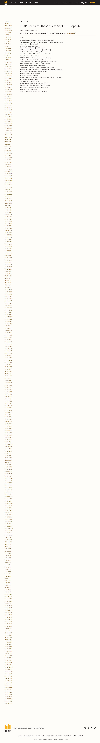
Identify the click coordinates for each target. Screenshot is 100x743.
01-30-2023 (8, 387)
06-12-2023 (8, 428)
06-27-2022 (8, 339)
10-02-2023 (8, 453)
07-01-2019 (8, 105)
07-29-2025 (8, 608)
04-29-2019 (8, 94)
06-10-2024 (8, 503)
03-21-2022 (8, 312)
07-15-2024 (8, 510)
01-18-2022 (8, 292)
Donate (92, 3)
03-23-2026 (8, 662)
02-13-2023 (8, 392)
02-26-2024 (8, 478)
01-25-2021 (8, 212)
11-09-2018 (8, 26)
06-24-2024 (8, 508)
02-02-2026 (8, 646)
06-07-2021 (8, 251)
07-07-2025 (8, 601)
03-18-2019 (8, 80)
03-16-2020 (8, 162)
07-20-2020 (8, 185)
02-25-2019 (8, 73)
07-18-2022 (8, 342)
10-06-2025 (8, 628)
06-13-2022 (8, 335)
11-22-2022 (8, 374)
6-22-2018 (8, 57)
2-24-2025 (8, 567)
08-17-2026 (8, 703)
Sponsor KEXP (39, 736)
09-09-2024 (9, 528)
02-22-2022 (8, 303)
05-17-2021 (8, 246)
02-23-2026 (8, 653)
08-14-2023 (8, 437)
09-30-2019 (8, 128)
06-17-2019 (8, 103)
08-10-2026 (8, 701)
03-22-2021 (8, 230)
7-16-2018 (8, 53)
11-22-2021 (8, 280)
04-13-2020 (8, 169)
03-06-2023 (8, 399)
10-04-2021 (8, 271)
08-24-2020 (8, 189)
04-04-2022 (8, 317)
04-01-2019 (8, 85)
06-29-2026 (8, 687)
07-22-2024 (8, 512)
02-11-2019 (8, 69)
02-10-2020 (8, 153)
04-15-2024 (8, 492)
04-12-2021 (8, 237)
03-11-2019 (8, 78)
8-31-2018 (8, 37)
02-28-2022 (8, 305)
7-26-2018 (8, 48)
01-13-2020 (8, 146)
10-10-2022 (8, 367)
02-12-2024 (8, 474)
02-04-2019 (8, 62)
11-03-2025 (8, 637)
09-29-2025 (8, 626)
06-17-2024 (8, 505)
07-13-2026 (8, 692)
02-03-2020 (8, 151)
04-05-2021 (8, 235)
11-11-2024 (8, 544)
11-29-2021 (8, 283)
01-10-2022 (8, 289)
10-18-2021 (8, 274)
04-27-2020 (8, 173)
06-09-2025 (8, 596)
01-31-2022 (8, 296)
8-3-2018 (7, 46)
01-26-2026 (8, 644)
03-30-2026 (8, 665)
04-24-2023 (8, 412)
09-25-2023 (8, 451)
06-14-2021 (8, 253)
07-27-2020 (8, 187)
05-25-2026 (8, 676)
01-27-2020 (8, 148)
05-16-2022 (8, 330)
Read (36, 3)
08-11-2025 (8, 612)
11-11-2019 (8, 139)
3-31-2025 (8, 578)
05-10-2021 (8, 244)
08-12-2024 (8, 519)
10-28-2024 (8, 540)
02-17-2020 (8, 155)
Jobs (74, 736)
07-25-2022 (8, 344)
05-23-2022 (8, 333)
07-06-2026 (8, 690)
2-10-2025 (8, 562)
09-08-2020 (9, 194)
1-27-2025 (8, 558)
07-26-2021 (8, 260)
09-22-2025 (8, 624)
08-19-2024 (8, 521)
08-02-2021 (8, 262)
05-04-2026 (8, 671)
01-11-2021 (8, 208)
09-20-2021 (8, 269)
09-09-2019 (8, 121)
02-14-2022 (8, 301)
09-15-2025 (8, 621)
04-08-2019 (8, 87)
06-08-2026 (8, 681)
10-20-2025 (8, 633)
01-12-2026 (8, 642)
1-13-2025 (8, 553)
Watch (28, 3)
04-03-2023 (8, 405)
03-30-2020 (8, 167)
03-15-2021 (8, 228)
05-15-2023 (8, 419)
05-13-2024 (8, 499)
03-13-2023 (8, 401)
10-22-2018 (8, 30)
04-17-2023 (8, 410)
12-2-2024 (8, 549)
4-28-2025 (8, 583)
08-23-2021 (8, 267)
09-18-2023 (8, 449)
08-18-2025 (8, 615)
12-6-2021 (8, 285)
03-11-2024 (8, 483)
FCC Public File (59, 739)
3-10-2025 (8, 571)
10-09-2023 (8, 455)
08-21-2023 (8, 440)
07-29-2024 (8, 515)
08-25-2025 (8, 617)
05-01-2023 (8, 414)
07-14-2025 (8, 603)
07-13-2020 (8, 183)
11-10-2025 (8, 640)
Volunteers (58, 736)
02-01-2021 (8, 214)
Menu (13, 3)
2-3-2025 (7, 560)
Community (49, 736)
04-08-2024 (9, 490)
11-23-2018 (8, 23)
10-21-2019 (8, 133)
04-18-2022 (8, 321)
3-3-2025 (7, 569)
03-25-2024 (8, 485)
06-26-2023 (8, 430)
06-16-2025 (8, 599)
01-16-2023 (8, 383)
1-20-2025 (8, 555)
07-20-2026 (8, 694)
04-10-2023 (8, 408)
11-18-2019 (8, 142)
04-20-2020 (8, 171)
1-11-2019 (7, 60)
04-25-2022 (8, 324)
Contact (80, 736)
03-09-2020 (8, 160)
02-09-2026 (8, 649)
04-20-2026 (8, 669)
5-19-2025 (8, 590)
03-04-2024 (9, 480)
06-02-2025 (8, 594)
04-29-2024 (8, 496)
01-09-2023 (8, 380)
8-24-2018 (8, 39)
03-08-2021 (8, 226)
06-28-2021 (8, 255)
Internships (67, 736)
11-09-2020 (8, 203)
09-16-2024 (8, 531)
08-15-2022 (8, 351)
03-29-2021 (8, 233)
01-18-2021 (8, 210)
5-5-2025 (7, 585)
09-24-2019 (8, 126)
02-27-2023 (8, 396)
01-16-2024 (8, 467)
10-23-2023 (8, 458)
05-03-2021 (8, 242)
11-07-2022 (8, 371)
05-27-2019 (8, 98)
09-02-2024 (8, 526)
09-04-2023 (8, 444)
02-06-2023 (8, 390)
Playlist (83, 3)
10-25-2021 (8, 276)
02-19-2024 (8, 476)
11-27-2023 (8, 462)
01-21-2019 (8, 64)
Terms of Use (37, 739)
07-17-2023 (8, 433)
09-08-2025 (8, 619)
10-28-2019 (8, 135)
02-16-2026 (8, 651)
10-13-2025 (8, 631)
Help (66, 739)
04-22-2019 (8, 92)
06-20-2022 (8, 337)
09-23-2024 (8, 533)
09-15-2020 (8, 196)
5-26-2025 (8, 592)
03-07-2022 (8, 308)
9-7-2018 (7, 35)
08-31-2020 (8, 192)
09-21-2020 (8, 198)
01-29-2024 (8, 471)
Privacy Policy (48, 739)
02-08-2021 (8, 217)
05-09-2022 (8, 328)
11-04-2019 (8, 137)
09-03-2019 (8, 119)
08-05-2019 (8, 114)
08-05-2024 (8, 517)
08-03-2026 (8, 699)
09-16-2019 (8, 123)
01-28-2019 (8, 67)
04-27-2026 (8, 667)
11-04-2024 (8, 542)
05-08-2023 (8, 417)
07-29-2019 (8, 112)
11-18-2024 (8, 546)
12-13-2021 (8, 287)
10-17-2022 (8, 369)
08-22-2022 (8, 353)
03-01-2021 (8, 224)
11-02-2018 (8, 28)
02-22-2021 (8, 221)
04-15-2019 (8, 89)
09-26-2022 (8, 362)
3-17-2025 (8, 574)
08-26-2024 (8, 524)
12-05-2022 (8, 376)
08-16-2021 (8, 264)
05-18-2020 (8, 176)
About (20, 736)
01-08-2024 (8, 464)
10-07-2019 (8, 130)
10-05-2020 (8, 201)
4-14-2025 (8, 581)
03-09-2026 (8, 658)
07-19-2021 (8, 258)
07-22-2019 (8, 110)
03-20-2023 (8, 403)
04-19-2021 (8, 239)
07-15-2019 (8, 107)
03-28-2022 (8, 314)
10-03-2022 (8, 364)
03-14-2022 (8, 310)
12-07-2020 (8, 205)
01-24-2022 (8, 294)
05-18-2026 (8, 674)
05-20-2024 (8, 501)
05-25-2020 (8, 178)
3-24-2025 (8, 576)
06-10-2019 (8, 101)
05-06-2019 (8, 96)
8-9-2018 (7, 44)
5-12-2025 (8, 587)
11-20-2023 (8, 460)
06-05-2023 (8, 426)
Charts (7, 21)
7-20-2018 (8, 51)
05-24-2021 (8, 248)
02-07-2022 (8, 299)
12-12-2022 (8, 378)
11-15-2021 (8, 278)
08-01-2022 (8, 346)
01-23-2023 (8, 385)
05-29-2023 (8, 424)
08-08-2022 (8, 349)
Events (56, 3)
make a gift (71, 33)
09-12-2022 (8, 358)
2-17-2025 (8, 565)
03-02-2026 (8, 656)
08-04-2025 (8, 610)
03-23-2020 (8, 164)
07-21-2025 (8, 606)
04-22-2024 (8, 494)
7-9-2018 (7, 55)
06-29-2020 (8, 180)
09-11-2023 (8, 446)
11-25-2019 (8, 144)
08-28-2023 (8, 442)
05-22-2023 (8, 421)
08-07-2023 (8, 435)
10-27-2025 (8, 635)
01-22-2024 (8, 469)
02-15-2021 (8, 219)
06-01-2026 (8, 678)
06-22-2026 (8, 685)
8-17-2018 (8, 42)
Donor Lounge (73, 3)
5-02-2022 (8, 326)
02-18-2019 (8, 71)
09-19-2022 (8, 360)
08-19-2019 (8, 117)
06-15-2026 (8, 683)
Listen (20, 3)
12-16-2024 (8, 551)
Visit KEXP (64, 3)
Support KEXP (28, 736)
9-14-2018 (8, 32)
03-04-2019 (8, 76)
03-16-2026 (8, 660)
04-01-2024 (8, 487)
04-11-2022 (8, 319)
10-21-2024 (8, 537)
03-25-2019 (8, 83)
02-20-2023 (8, 394)
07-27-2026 (8, 697)
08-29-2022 (8, 355)
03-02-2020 (8, 157)
